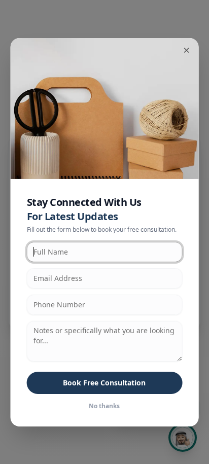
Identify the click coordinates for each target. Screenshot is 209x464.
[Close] (186, 50)
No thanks (104, 406)
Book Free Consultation (104, 382)
